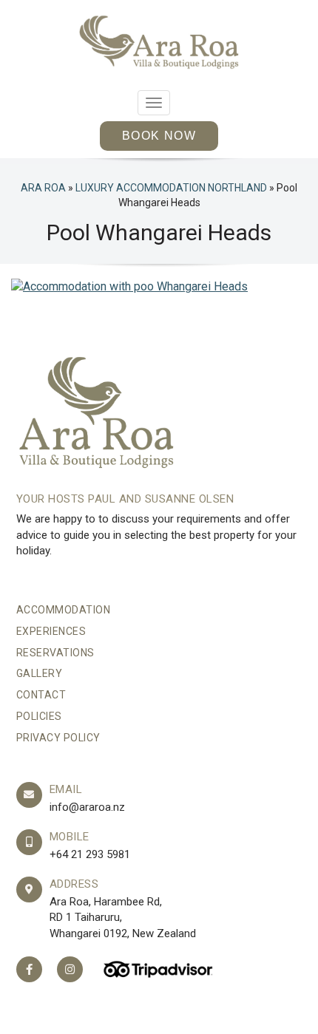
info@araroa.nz (87, 807)
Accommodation (63, 610)
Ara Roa (43, 188)
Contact (41, 695)
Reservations (55, 653)
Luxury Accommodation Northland (171, 188)
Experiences (51, 631)
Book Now (159, 135)
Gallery (39, 673)
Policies (39, 716)
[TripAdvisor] (158, 969)
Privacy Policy (58, 738)
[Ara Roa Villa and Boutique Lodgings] (159, 42)
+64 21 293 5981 (90, 854)
